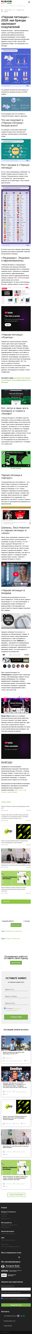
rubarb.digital (8, 1325)
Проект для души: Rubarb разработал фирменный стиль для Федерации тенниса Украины (15, 1118)
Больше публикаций (16, 1195)
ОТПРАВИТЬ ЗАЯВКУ (16, 1017)
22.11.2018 (8, 10)
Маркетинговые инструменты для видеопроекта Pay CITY (13, 1053)
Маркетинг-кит (5, 1218)
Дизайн (17, 1123)
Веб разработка (6, 1227)
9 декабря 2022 (8, 1058)
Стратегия (20, 1060)
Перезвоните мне (16, 1305)
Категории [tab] (6, 901)
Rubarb (3, 6)
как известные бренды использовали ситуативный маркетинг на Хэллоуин (16, 380)
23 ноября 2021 (8, 1151)
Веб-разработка (23, 1091)
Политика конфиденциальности (11, 1246)
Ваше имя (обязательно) (7, 1286)
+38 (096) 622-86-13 (10, 1316)
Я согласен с (13, 1008)
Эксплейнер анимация (8, 1233)
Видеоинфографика (14, 1060)
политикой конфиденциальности (19, 1298)
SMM (2, 1238)
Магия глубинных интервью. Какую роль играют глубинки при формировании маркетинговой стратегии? (15, 1178)
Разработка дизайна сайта (9, 1225)
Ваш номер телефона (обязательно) (11, 1292)
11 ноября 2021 (8, 1183)
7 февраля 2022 (8, 1123)
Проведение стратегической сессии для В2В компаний (15, 1146)
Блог (7, 6)
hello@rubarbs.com (9, 1321)
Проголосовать (16, 925)
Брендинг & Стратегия (8, 1212)
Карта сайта (4, 1244)
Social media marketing (8, 1240)
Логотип (3, 1216)
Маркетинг (13, 6)
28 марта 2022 (8, 1091)
